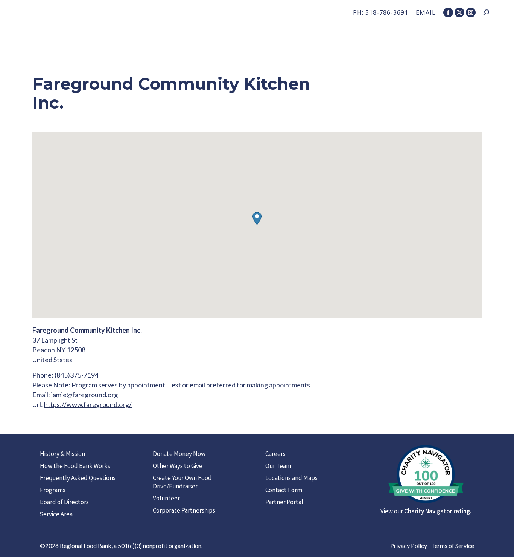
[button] (257, 218)
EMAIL (426, 12)
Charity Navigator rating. (437, 512)
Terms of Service (452, 545)
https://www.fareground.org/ (88, 404)
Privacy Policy (408, 545)
